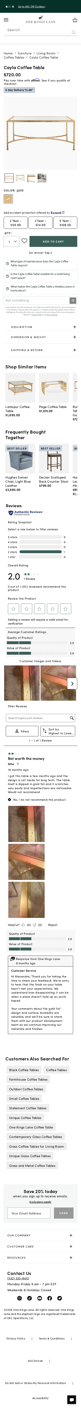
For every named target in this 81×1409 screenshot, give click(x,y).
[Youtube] (40, 1298)
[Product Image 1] (20, 178)
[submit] (74, 32)
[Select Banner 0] (7, 7)
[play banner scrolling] (13, 7)
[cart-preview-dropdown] (75, 20)
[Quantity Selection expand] (15, 241)
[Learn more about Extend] (63, 212)
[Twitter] (60, 1298)
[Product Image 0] (9, 178)
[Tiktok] (30, 1298)
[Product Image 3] (42, 178)
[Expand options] (74, 326)
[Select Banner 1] (9, 7)
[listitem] (23, 1069)
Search (13, 30)
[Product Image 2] (31, 178)
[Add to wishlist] (24, 241)
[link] (40, 327)
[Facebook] (50, 1298)
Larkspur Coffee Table (17, 408)
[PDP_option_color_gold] (8, 198)
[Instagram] (20, 1298)
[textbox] (12, 241)
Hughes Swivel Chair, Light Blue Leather (18, 481)
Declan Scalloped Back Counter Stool (53, 479)
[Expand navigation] (9, 20)
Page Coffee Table (53, 406)
